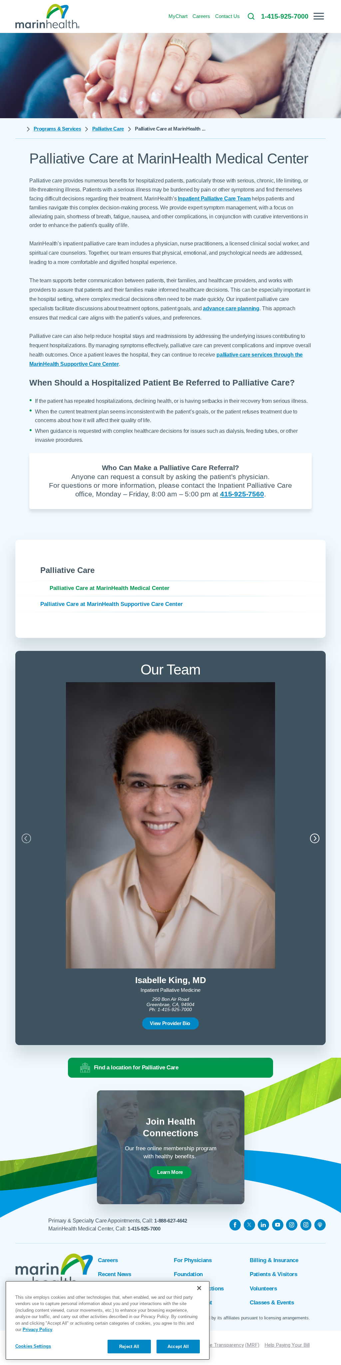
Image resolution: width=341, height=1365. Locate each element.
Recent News (114, 1274)
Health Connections (199, 1288)
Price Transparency (222, 1345)
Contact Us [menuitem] (227, 16)
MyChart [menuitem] (178, 16)
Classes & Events (272, 1302)
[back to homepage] (19, 129)
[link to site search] (251, 16)
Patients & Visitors (273, 1274)
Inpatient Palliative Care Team (214, 198)
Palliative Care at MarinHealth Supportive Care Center (111, 604)
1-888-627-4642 (170, 1221)
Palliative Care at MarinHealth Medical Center (110, 588)
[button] (318, 16)
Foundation (188, 1274)
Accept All (178, 1346)
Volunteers (263, 1288)
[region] (107, 1320)
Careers (108, 1260)
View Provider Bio (170, 1023)
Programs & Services (57, 129)
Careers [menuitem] (201, 16)
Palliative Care (108, 129)
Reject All (129, 1346)
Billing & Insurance (274, 1260)
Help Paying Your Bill (287, 1345)
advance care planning (231, 308)
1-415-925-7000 (144, 1228)
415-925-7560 (242, 494)
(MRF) (252, 1345)
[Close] (199, 1288)
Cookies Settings (33, 1346)
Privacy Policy (37, 1329)
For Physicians (192, 1260)
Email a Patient (193, 1302)
